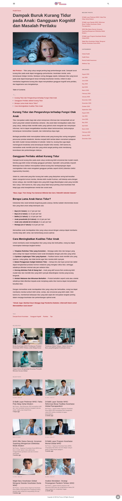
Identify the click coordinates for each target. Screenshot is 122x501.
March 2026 (85, 90)
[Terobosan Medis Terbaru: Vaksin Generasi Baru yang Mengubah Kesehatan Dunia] (60, 336)
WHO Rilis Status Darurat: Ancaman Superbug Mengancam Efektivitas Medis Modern (27, 443)
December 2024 (86, 138)
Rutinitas (45, 316)
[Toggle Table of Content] (14, 95)
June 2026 (85, 80)
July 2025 (85, 116)
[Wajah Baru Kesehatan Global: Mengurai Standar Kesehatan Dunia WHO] (28, 467)
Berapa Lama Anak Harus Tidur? (26, 103)
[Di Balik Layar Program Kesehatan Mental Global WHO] (60, 427)
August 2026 (85, 74)
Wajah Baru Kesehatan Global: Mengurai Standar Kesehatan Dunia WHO (27, 483)
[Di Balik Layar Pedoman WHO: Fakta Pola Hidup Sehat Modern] (28, 387)
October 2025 (86, 106)
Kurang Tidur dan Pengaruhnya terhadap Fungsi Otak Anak (36, 98)
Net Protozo (17, 70)
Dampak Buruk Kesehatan (20, 316)
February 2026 (86, 93)
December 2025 (86, 100)
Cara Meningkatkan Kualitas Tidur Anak (29, 106)
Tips (51, 316)
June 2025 (85, 119)
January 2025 (86, 135)
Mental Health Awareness (89, 60)
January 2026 (86, 96)
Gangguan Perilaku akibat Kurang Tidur (29, 101)
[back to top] (118, 497)
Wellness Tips (86, 63)
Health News (17, 10)
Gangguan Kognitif (35, 316)
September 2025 (87, 109)
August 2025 (85, 113)
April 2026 (85, 87)
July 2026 (85, 77)
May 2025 (85, 122)
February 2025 (86, 132)
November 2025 (86, 103)
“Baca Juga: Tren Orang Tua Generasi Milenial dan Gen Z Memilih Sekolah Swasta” (44, 193)
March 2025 (85, 129)
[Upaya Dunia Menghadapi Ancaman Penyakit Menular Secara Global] (28, 359)
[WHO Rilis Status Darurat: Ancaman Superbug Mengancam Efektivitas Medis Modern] (28, 427)
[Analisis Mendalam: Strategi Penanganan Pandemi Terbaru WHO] (60, 467)
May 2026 (85, 84)
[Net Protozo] (61, 3)
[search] (108, 4)
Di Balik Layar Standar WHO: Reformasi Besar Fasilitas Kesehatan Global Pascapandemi (59, 404)
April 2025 (85, 125)
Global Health (17, 397)
